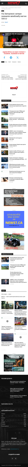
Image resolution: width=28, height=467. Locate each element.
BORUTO (3, 296)
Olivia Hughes (4, 294)
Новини (19, 61)
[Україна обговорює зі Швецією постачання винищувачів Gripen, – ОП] (4, 159)
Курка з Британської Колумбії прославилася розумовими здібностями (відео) (17, 390)
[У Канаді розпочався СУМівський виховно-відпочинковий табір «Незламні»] (4, 112)
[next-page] (4, 184)
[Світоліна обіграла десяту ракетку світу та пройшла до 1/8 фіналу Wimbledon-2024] (21, 337)
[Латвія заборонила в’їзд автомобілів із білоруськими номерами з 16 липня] (4, 126)
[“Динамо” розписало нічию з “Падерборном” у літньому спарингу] (7, 321)
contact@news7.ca (14, 449)
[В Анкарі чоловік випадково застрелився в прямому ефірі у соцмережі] (4, 179)
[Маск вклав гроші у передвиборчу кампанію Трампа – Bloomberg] (5, 383)
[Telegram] (11, 58)
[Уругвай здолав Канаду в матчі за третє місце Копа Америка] (4, 173)
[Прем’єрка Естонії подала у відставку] (4, 139)
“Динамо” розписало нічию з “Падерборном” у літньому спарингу (7, 328)
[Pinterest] (13, 29)
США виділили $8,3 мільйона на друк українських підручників (21, 77)
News (6, 61)
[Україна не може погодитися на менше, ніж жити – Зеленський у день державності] (4, 119)
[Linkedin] (19, 29)
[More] (22, 29)
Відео (7, 7)
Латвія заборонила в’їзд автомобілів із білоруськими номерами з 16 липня (16, 273)
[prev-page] (2, 184)
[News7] (14, 88)
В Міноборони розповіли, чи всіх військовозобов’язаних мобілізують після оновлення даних (17, 166)
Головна (3, 7)
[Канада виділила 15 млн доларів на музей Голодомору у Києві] (5, 397)
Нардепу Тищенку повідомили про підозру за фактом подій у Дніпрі (7, 77)
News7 (6, 22)
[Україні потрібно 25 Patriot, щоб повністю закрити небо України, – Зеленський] (4, 152)
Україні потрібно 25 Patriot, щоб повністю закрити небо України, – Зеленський (17, 152)
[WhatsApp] (16, 29)
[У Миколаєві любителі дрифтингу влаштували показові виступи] (7, 337)
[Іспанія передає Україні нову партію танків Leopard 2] (4, 146)
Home (10, 294)
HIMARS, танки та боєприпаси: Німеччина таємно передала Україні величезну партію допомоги (17, 132)
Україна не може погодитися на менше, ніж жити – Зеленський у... (7, 312)
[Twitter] (10, 29)
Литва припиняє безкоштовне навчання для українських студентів (17, 259)
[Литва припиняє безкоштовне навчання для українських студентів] (4, 106)
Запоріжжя (14, 61)
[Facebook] (7, 29)
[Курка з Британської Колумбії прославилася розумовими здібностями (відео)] (5, 390)
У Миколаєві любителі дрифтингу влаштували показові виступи (6, 344)
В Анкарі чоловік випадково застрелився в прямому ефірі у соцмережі (16, 179)
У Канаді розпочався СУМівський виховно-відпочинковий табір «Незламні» (17, 112)
